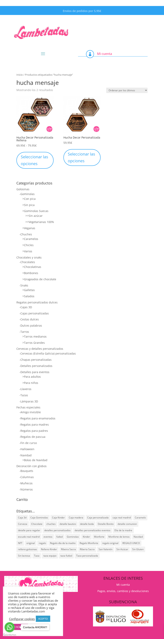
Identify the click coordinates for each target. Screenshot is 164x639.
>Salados (28, 296)
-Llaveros (25, 389)
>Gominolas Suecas (35, 211)
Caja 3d (22, 517)
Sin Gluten (138, 549)
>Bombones (30, 273)
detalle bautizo (68, 524)
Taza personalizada (87, 555)
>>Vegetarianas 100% (39, 222)
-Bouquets (26, 471)
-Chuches (25, 234)
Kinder (86, 536)
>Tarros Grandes (33, 343)
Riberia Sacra (87, 549)
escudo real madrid (29, 536)
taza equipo (49, 555)
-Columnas (26, 477)
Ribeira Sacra (68, 549)
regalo (42, 543)
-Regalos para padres (33, 431)
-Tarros (24, 332)
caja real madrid (122, 517)
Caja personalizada (98, 517)
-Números (26, 489)
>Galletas (28, 290)
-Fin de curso (28, 443)
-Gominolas (27, 194)
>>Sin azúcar (34, 216)
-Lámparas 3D (28, 401)
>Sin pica (28, 205)
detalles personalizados (57, 530)
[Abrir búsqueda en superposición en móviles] (121, 24)
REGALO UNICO (131, 543)
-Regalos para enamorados (37, 418)
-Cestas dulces (29, 319)
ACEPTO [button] (43, 618)
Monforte (99, 536)
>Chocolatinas (31, 267)
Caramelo (140, 517)
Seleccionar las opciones (34, 160)
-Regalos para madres (34, 424)
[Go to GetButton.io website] (9, 635)
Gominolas (73, 536)
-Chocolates (27, 262)
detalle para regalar (29, 530)
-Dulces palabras (30, 325)
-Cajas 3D (25, 307)
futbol (59, 536)
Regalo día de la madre (63, 543)
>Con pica (29, 199)
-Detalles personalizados (35, 366)
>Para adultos (31, 376)
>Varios (27, 251)
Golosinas (22, 189)
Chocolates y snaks (29, 257)
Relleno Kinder (49, 549)
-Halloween (26, 449)
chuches (51, 524)
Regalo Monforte (89, 543)
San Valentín (105, 549)
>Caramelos (30, 239)
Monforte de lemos (119, 536)
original (30, 543)
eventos (48, 536)
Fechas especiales (28, 407)
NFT (20, 543)
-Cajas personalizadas (34, 313)
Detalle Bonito (106, 524)
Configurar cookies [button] (22, 619)
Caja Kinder (58, 517)
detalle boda (87, 524)
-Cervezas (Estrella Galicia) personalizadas (47, 353)
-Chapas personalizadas (35, 360)
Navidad (138, 536)
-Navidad (25, 455)
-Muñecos (26, 483)
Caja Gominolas (39, 517)
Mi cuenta (104, 54)
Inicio (19, 74)
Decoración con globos (31, 466)
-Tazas (23, 395)
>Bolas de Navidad (34, 460)
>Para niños (30, 383)
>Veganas (28, 228)
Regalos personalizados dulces (37, 302)
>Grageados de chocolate (39, 279)
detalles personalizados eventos (92, 530)
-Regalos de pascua (32, 437)
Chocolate (36, 524)
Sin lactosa (24, 555)
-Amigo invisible (30, 412)
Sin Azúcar (122, 549)
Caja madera (76, 517)
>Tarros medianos (34, 336)
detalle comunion (127, 524)
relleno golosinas (27, 549)
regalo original (110, 543)
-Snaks (23, 285)
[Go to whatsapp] (10, 627)
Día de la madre (123, 530)
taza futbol (66, 555)
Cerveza (22, 524)
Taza (36, 555)
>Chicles (28, 245)
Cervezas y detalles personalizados (39, 349)
